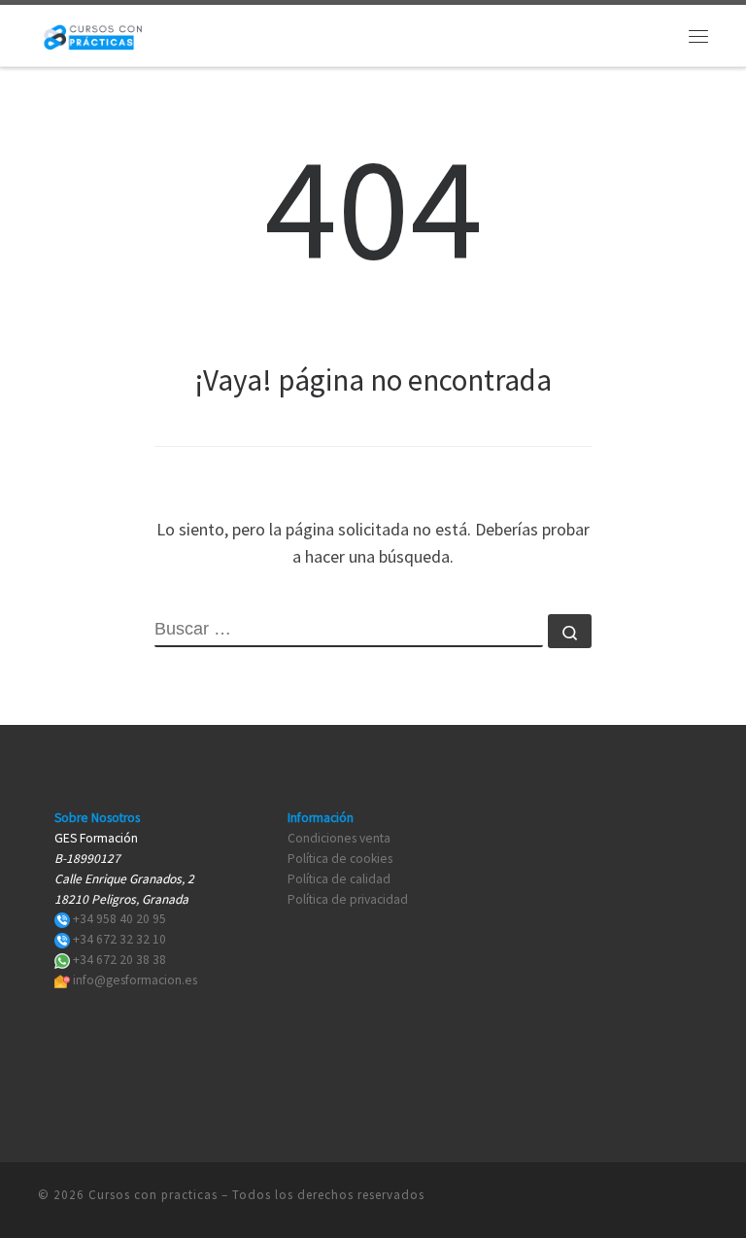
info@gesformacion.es (135, 980)
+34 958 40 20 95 (119, 919)
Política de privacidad (348, 899)
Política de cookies (340, 858)
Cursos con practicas (153, 1194)
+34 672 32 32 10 (119, 939)
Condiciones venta (339, 838)
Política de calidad (339, 879)
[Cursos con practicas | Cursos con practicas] (93, 33)
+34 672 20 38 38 (119, 959)
